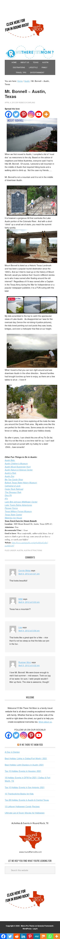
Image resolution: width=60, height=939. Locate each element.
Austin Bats (10, 460)
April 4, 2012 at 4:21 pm (29, 573)
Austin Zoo (9, 476)
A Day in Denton (12, 751)
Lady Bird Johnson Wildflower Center (21, 501)
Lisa (20, 627)
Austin (20, 550)
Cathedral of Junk (12, 485)
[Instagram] (31, 114)
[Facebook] (8, 114)
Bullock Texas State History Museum (21, 482)
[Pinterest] (23, 114)
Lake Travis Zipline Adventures (18, 505)
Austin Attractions (33, 550)
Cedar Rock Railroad (14, 489)
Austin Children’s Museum (16, 463)
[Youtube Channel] (38, 735)
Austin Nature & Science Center (19, 469)
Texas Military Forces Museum (18, 511)
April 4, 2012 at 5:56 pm (29, 630)
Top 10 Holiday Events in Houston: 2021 (23, 771)
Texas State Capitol (13, 514)
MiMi (20, 599)
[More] (46, 114)
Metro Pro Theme (28, 926)
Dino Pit (8, 495)
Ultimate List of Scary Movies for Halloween (25, 812)
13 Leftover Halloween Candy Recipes (22, 806)
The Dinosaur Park (13, 492)
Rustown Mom (24, 662)
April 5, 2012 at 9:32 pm (29, 665)
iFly (6, 498)
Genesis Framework (45, 926)
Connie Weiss (24, 570)
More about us (45, 721)
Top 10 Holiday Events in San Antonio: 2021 (25, 787)
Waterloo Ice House (13, 517)
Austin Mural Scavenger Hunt (18, 466)
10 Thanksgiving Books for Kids (19, 793)
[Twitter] (16, 114)
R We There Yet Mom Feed (31, 744)
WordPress (27, 928)
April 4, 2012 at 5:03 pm (29, 602)
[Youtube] (38, 114)
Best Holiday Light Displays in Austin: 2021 (24, 764)
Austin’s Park (10, 473)
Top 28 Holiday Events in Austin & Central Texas (27, 799)
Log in (35, 928)
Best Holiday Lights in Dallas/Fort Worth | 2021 (26, 758)
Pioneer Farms (11, 508)
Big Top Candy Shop (14, 479)
